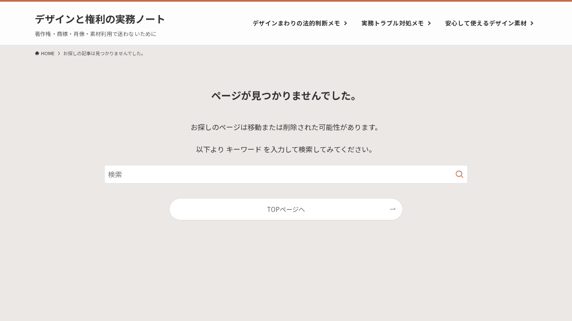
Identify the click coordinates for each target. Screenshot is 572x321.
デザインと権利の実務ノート (100, 19)
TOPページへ (286, 209)
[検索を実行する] (459, 174)
